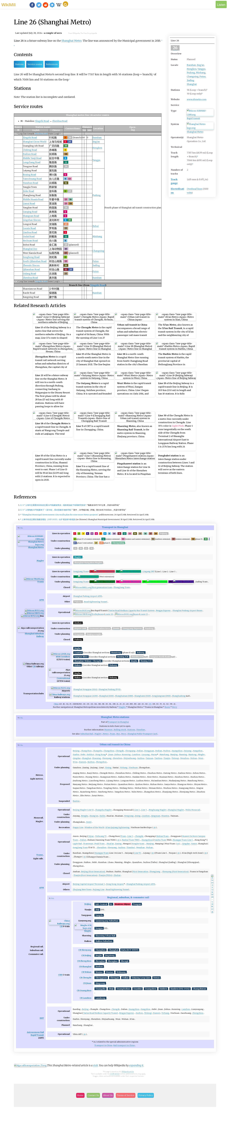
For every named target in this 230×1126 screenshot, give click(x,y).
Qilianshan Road (31, 269)
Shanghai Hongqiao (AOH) (85, 696)
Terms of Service (125, 1095)
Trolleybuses (98, 614)
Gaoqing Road (30, 211)
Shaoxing (96, 758)
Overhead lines (194, 189)
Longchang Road (31, 162)
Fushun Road (29, 154)
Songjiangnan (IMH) (161, 696)
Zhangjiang (154, 871)
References (52, 64)
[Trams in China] (34, 579)
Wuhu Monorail (192, 810)
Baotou (76, 801)
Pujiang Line (98, 889)
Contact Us (93, 1095)
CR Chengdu (85, 977)
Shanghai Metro (195, 131)
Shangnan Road (31, 216)
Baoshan (191, 65)
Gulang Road (29, 273)
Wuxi (200, 758)
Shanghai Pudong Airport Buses (187, 610)
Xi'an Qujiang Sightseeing (117, 827)
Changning (193, 76)
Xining (108, 767)
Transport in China (103, 1045)
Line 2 (137, 810)
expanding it (136, 1065)
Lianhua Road (30, 232)
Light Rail (77, 843)
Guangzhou (177, 751)
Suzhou (140, 758)
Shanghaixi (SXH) (142, 696)
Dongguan (149, 751)
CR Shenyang (84, 950)
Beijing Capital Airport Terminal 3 (89, 884)
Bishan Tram (163, 836)
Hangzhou (198, 751)
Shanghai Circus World (34, 141)
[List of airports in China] (60, 688)
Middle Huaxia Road (33, 199)
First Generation (140, 871)
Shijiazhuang (130, 758)
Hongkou (192, 69)
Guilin (102, 816)
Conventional (63, 678)
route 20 (109, 614)
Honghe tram (138, 843)
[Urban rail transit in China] (200, 114)
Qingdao (77, 758)
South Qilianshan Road (34, 261)
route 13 (144, 614)
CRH (60, 975)
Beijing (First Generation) (93, 871)
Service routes (35, 64)
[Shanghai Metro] (200, 128)
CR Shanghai (85, 966)
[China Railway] (59, 694)
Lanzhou (136, 754)
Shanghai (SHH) (106, 696)
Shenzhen (117, 758)
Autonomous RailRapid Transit (35, 1033)
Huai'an (110, 843)
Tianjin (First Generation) (85, 875)
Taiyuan (149, 758)
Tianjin (167, 758)
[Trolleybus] (34, 613)
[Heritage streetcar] (82, 587)
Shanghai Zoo (30, 248)
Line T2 (137, 853)
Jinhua (117, 754)
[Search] (65, 4)
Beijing (76, 751)
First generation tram (102, 587)
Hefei (83, 754)
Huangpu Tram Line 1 (183, 840)
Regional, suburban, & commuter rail (128, 897)
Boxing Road (29, 174)
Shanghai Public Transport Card (142, 734)
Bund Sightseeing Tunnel (95, 602)
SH (150, 704)
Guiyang (188, 751)
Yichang (124, 767)
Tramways (88, 843)
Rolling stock (120, 730)
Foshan (158, 751)
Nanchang (164, 754)
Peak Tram (100, 843)
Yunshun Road (30, 183)
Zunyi (88, 822)
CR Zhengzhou (84, 961)
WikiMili (8, 4)
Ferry (174, 707)
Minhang (201, 72)
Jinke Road (28, 191)
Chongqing (130, 751)
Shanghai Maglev (176, 810)
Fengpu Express (163, 610)
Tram (112, 734)
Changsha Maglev (103, 810)
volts (189, 192)
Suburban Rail (86, 734)
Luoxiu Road (29, 228)
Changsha (97, 751)
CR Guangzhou (84, 990)
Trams (40, 581)
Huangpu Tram (102, 853)
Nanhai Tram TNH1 (130, 840)
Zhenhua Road (59, 121)
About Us (108, 1095)
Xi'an (75, 762)
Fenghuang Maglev (158, 810)
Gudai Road (29, 236)
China (56, 704)
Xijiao (91, 836)
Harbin (76, 754)
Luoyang (146, 754)
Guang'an (94, 816)
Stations (19, 64)
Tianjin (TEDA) (105, 875)
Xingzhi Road (42, 121)
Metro (106, 734)
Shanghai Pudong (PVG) (109, 689)
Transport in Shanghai (115, 527)
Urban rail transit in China (115, 744)
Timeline (140, 730)
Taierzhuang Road (32, 178)
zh (154, 828)
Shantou (165, 816)
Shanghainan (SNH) (124, 696)
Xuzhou (91, 762)
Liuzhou (146, 816)
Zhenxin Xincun (31, 265)
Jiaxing (118, 843)
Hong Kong (100, 754)
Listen (221, 4)
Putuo (203, 76)
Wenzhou (184, 758)
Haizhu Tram (160, 840)
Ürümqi (175, 758)
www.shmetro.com (196, 99)
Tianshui (131, 847)
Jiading (190, 80)
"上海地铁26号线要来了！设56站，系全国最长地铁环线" (48, 510)
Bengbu (84, 816)
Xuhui (96, 226)
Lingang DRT (149, 571)
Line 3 (144, 810)
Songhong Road (31, 257)
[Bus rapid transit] (34, 610)
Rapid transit (193, 118)
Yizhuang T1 (100, 836)
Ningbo (201, 754)
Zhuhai (117, 875)
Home (80, 1095)
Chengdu (120, 751)
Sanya (194, 843)
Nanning (183, 754)
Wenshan (140, 847)
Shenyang (107, 758)
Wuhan (193, 758)
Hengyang (129, 816)
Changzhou (109, 751)
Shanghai (192, 84)
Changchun (86, 751)
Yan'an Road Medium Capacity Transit (100, 1013)
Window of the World (94, 827)
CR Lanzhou (85, 998)
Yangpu (201, 69)
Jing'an (200, 65)
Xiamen (82, 762)
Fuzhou (166, 751)
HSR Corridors (63, 656)
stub (95, 1065)
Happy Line (78, 827)
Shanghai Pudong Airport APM (87, 596)
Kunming (126, 754)
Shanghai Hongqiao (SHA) (85, 689)
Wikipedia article (128, 1071)
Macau (154, 754)
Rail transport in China (124, 1045)
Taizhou (158, 758)
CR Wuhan (86, 972)
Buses (136, 614)
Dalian (140, 751)
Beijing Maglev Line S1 (83, 810)
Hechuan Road (30, 240)
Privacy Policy (146, 1095)
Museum (108, 730)
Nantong (192, 754)
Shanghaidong (179, 696)
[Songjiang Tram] (104, 571)
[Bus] (30, 616)
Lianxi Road (29, 203)
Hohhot (90, 754)
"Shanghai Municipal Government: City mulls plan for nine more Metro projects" (60, 514)
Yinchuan (133, 767)
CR (34, 666)
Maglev (40, 560)
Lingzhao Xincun (32, 220)
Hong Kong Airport (115, 884)
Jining (138, 816)
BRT (42, 1018)
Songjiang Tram (80, 571)
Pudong (191, 72)
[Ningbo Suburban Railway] (83, 928)
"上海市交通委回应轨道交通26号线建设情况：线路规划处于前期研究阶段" (55, 505)
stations (124, 717)
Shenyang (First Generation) (175, 871)
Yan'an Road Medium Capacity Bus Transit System (132, 610)
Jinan (110, 754)
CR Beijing (86, 955)
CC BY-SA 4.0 (114, 1074)
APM (41, 600)
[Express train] (60, 654)
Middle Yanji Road (32, 158)
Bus (118, 734)
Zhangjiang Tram (122, 587)
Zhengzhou (101, 762)
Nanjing (174, 754)
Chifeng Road (30, 150)
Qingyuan (155, 816)
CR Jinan (87, 983)
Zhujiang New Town (82, 889)
